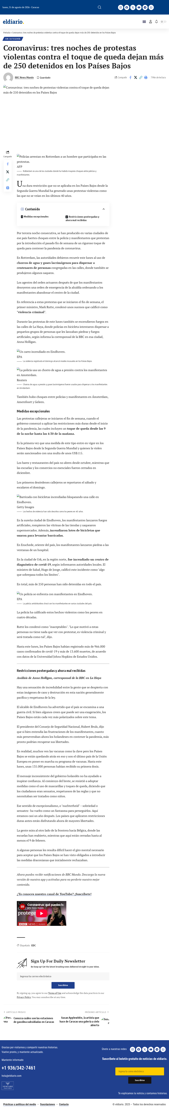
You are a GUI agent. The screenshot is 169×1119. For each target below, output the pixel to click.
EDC (33, 945)
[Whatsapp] (151, 7)
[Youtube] (139, 7)
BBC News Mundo (24, 77)
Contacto (64, 1104)
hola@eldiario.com (11, 1075)
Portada (6, 32)
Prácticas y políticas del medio (19, 1104)
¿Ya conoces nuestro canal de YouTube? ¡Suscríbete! (54, 894)
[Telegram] (145, 7)
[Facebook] (126, 7)
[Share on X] (135, 77)
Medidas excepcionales (36, 216)
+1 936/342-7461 (19, 1068)
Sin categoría (12, 39)
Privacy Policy (24, 997)
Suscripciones (47, 1104)
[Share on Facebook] (130, 77)
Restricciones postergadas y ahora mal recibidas (82, 218)
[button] (99, 7)
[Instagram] (120, 7)
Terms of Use (54, 993)
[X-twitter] (132, 7)
